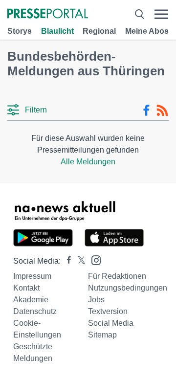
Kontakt (26, 288)
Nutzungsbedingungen (127, 288)
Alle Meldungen (88, 161)
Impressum (32, 276)
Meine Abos (147, 31)
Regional (99, 31)
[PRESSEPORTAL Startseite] (47, 14)
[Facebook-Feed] (146, 110)
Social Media (110, 323)
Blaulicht (57, 31)
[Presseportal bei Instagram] (93, 259)
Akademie (30, 299)
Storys (19, 31)
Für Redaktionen (117, 276)
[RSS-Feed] (162, 110)
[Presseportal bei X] (78, 261)
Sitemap (102, 335)
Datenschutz (35, 311)
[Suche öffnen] (139, 14)
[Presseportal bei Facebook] (66, 261)
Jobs (96, 299)
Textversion (108, 311)
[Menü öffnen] (161, 14)
